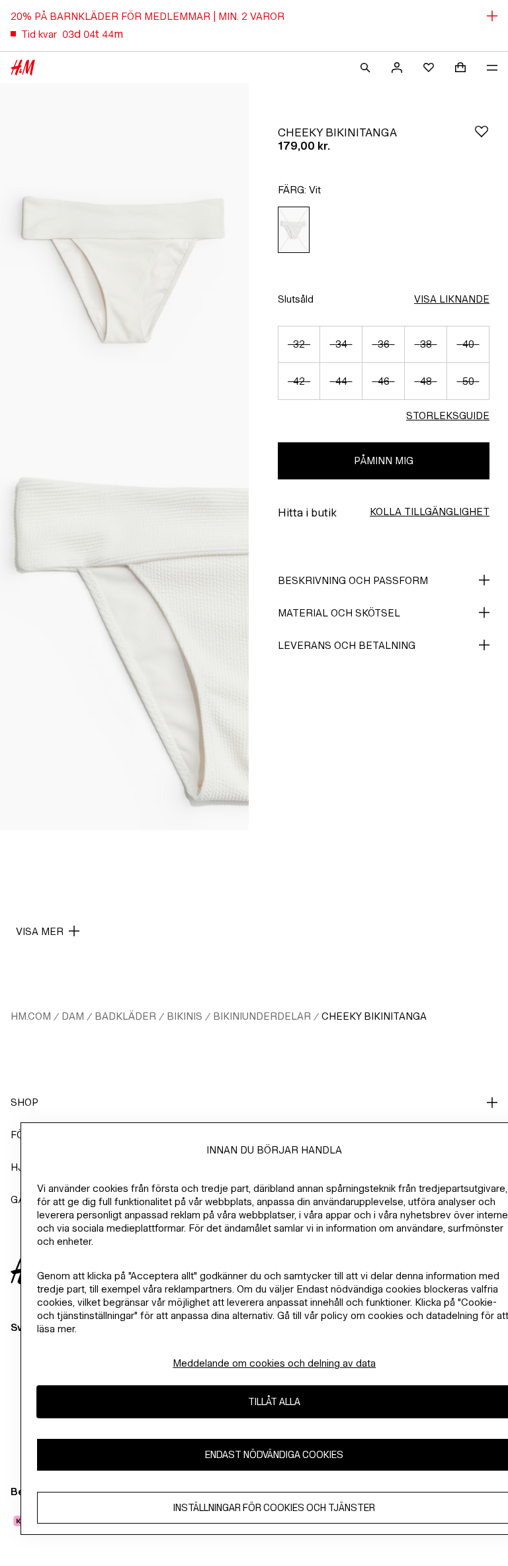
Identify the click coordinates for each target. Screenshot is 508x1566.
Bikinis (184, 1016)
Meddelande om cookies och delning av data (274, 1363)
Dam (73, 1016)
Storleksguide (447, 415)
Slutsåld (296, 299)
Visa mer (40, 931)
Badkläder (125, 1016)
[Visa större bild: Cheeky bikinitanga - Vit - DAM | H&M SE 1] (124, 270)
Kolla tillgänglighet (429, 511)
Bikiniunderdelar (262, 1016)
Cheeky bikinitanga (374, 1016)
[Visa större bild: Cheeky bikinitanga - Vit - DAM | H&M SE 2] (124, 643)
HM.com (31, 1016)
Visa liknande (451, 299)
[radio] (294, 230)
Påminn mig (383, 460)
